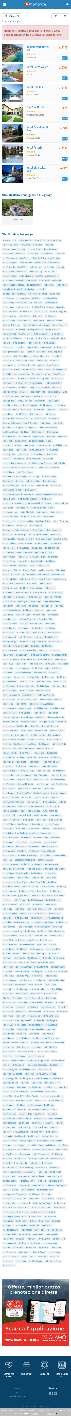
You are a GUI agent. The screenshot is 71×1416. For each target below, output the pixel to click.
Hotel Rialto (57, 927)
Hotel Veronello (9, 267)
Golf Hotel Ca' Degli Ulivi (39, 378)
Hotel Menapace (9, 1109)
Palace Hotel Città (26, 240)
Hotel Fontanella (47, 887)
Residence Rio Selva (28, 722)
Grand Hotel (46, 1194)
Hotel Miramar (8, 1038)
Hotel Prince (47, 895)
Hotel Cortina (52, 450)
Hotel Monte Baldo (53, 329)
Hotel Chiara (21, 1016)
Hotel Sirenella (51, 1132)
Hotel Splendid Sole (46, 722)
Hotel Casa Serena (45, 659)
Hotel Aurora (8, 254)
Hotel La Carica (53, 806)
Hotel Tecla (23, 566)
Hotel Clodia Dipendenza (12, 1074)
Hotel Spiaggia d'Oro (26, 539)
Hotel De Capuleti (35, 1216)
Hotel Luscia (51, 610)
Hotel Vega (35, 646)
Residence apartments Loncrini (45, 637)
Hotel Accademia (27, 1190)
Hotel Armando (52, 1234)
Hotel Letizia (28, 610)
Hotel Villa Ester (24, 708)
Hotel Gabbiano (38, 432)
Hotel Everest (25, 245)
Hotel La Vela (21, 829)
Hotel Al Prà (19, 1096)
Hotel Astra (62, 1007)
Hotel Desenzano (9, 387)
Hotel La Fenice (29, 1172)
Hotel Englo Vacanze (11, 887)
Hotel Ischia (37, 788)
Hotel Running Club (25, 521)
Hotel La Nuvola (50, 842)
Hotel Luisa (49, 788)
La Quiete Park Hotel (10, 717)
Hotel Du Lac (56, 485)
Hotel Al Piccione (24, 334)
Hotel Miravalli (38, 436)
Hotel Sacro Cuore (58, 967)
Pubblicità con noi (17, 1396)
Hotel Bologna (59, 1207)
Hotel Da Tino (21, 664)
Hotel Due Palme (55, 1118)
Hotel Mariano (8, 525)
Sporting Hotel (8, 976)
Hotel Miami (48, 922)
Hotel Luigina (37, 548)
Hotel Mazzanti (59, 1239)
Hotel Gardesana (9, 566)
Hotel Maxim (34, 1225)
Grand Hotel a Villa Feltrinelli (42, 508)
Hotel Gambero (46, 940)
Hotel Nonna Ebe (34, 958)
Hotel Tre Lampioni (10, 1154)
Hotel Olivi (47, 958)
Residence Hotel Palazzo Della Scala (17, 530)
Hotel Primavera (46, 405)
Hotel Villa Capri (49, 481)
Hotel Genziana (25, 980)
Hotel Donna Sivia (10, 713)
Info (64, 58)
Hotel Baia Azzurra (10, 245)
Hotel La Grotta (29, 369)
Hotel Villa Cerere (58, 338)
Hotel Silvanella (25, 320)
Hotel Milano (34, 829)
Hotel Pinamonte (36, 383)
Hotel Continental (10, 748)
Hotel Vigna (41, 953)
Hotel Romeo (34, 1109)
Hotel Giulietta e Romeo (39, 1221)
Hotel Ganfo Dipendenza (46, 1074)
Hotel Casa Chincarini (11, 695)
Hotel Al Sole (56, 240)
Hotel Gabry (61, 887)
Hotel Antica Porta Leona (41, 1207)
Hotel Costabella (23, 989)
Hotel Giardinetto (25, 401)
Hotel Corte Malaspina (23, 356)
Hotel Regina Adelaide (48, 427)
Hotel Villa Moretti (10, 904)
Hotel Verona (38, 1234)
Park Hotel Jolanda (22, 971)
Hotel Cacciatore (35, 985)
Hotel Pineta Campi (54, 1176)
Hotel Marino (8, 414)
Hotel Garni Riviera (43, 521)
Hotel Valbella (8, 271)
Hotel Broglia (51, 998)
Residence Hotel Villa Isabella (14, 294)
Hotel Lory (33, 463)
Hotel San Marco (42, 338)
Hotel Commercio (36, 949)
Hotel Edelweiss (23, 298)
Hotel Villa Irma (42, 784)
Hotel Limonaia (36, 588)
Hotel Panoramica (10, 320)
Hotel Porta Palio (9, 1234)
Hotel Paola (53, 673)
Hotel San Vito (40, 263)
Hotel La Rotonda (21, 1092)
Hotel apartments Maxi (12, 1172)
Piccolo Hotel (44, 280)
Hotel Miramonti (22, 508)
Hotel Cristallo (37, 628)
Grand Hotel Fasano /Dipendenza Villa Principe (21, 476)
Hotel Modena (8, 673)
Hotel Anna (55, 650)
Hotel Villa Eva (22, 383)
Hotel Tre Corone (43, 445)
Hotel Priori (33, 704)
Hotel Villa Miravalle (53, 900)
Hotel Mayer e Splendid (11, 405)
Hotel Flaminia (36, 1002)
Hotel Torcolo (31, 1248)
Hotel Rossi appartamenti (41, 1043)
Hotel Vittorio (39, 410)
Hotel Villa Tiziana (40, 1127)
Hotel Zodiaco (8, 726)
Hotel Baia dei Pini (56, 1101)
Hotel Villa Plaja (9, 557)
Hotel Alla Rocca (33, 459)
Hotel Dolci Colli (9, 815)
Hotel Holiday (45, 699)
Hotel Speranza (54, 263)
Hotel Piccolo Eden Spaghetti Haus (16, 895)
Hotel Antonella (36, 624)
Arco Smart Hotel (9, 240)
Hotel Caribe (56, 280)
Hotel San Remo (9, 365)
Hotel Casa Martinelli (11, 797)
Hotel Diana (46, 499)
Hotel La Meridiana (41, 356)
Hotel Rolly (17, 931)
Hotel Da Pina (23, 561)
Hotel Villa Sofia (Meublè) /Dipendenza (18, 494)
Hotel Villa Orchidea (59, 784)
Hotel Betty (53, 953)
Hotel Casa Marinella (46, 695)
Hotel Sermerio (24, 1185)
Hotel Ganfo (7, 1056)
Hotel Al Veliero (9, 824)
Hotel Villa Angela (57, 1158)
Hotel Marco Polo (9, 436)
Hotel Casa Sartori (28, 659)
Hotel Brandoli (23, 1212)
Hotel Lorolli (48, 1123)
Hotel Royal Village (10, 579)
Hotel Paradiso (34, 762)
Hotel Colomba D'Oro (45, 1190)
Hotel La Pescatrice (38, 735)
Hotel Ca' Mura (54, 258)
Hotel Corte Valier (37, 67)
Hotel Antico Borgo (54, 739)
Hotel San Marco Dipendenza (26, 833)
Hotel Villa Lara (60, 682)
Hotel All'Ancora (26, 276)
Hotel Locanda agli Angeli (12, 490)
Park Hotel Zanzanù (52, 1083)
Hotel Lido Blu (34, 87)
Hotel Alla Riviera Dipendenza (47, 276)
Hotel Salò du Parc (10, 945)
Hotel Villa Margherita (55, 307)
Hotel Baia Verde (22, 655)
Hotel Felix (20, 280)
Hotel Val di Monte (20, 646)
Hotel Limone (50, 588)
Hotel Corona (57, 334)
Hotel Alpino (43, 650)
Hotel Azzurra (21, 1011)
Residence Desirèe (56, 936)
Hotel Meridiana (54, 632)
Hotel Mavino (34, 1034)
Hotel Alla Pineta (23, 976)
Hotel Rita (7, 931)
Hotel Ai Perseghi (9, 334)
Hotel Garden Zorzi (10, 967)
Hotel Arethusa (36, 873)
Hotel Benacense (21, 918)
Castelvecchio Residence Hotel (43, 1212)
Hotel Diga (7, 744)
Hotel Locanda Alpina (46, 1145)
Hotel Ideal (36, 298)
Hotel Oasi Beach (9, 637)
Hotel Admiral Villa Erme (57, 392)
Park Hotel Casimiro (28, 962)
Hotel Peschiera (59, 829)
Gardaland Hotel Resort (36, 352)
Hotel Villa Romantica (52, 597)
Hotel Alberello (22, 873)
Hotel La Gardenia (10, 588)
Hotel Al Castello (25, 1114)
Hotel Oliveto (21, 704)
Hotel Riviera (60, 405)
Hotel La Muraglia (48, 851)
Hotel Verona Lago (30, 552)
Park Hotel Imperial (46, 570)
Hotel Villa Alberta (58, 780)
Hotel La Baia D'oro (10, 517)
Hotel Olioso (28, 820)
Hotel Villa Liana (50, 994)
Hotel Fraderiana (9, 1123)
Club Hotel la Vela (59, 744)
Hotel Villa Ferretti (57, 731)
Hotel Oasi (35, 726)
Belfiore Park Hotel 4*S (37, 48)
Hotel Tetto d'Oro (24, 793)
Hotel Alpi (6, 343)
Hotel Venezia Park (43, 539)
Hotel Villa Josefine (54, 320)
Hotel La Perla (8, 829)
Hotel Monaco (26, 1230)
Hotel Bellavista (59, 579)
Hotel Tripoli (26, 410)
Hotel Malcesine (39, 632)
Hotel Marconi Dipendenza (38, 1060)
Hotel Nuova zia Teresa (12, 361)
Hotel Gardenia (26, 263)
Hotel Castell (8, 583)
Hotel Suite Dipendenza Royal (40, 441)
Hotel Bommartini (59, 686)
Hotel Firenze (49, 285)
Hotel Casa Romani (58, 775)
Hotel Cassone (60, 659)
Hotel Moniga (50, 414)
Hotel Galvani (8, 1101)
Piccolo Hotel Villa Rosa (12, 338)
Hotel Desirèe (39, 1020)
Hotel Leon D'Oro (9, 1203)
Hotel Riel (24, 1043)
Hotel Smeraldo (23, 307)
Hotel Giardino (8, 780)
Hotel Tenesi (61, 722)
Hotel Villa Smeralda (28, 650)
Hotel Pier (35, 895)
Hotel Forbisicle (61, 1087)
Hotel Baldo (45, 423)
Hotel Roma (60, 254)
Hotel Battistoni (26, 312)
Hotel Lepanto (19, 958)
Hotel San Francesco (10, 410)
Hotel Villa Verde (43, 771)
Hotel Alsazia (33, 1007)
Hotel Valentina (46, 833)
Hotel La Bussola (49, 802)
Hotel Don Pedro (39, 615)
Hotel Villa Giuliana (35, 900)
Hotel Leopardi (24, 1203)
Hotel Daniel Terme (36, 664)
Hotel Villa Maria (46, 552)
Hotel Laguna (37, 971)
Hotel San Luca (59, 1203)
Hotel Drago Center (34, 285)
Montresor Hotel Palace (42, 1203)
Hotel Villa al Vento (41, 793)
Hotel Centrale (49, 343)
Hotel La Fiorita (46, 583)
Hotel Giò (60, 267)
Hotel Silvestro (20, 441)
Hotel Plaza (23, 392)
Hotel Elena (37, 316)
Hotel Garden (33, 254)
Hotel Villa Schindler (50, 726)
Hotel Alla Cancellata (11, 1257)
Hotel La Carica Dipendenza (13, 811)
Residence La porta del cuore (14, 249)
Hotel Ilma (31, 575)
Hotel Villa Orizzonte (25, 686)
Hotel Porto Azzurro (51, 1038)
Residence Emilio (29, 570)
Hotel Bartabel (42, 512)
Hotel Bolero (62, 1011)
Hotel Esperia (56, 543)
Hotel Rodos (33, 606)
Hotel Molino (40, 717)
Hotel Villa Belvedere (41, 1154)
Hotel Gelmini (44, 1239)
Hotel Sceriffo (36, 994)
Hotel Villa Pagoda (10, 1069)
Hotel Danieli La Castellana (13, 285)
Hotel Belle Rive (22, 726)
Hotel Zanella (8, 775)
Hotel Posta (28, 338)
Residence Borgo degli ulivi (13, 481)
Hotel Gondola (32, 347)
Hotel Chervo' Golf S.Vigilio (28, 855)
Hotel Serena (46, 347)
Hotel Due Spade (9, 1265)
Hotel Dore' (7, 356)
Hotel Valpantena (9, 1252)
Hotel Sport (42, 931)
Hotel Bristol (51, 878)
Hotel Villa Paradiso (27, 1069)
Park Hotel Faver (38, 1176)
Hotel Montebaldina (54, 989)
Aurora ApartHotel (50, 811)
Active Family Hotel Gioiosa (54, 869)
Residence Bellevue (10, 1181)
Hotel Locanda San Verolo (49, 468)
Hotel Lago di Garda (53, 668)
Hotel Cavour (21, 1261)
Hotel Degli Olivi (9, 454)
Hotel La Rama (23, 548)
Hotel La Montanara (21, 922)
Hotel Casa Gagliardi (58, 312)
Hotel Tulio (22, 851)
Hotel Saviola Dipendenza (37, 1065)
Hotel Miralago (24, 436)
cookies (35, 1414)
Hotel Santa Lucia (41, 780)
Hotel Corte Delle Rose (11, 369)
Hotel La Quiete (36, 414)
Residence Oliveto (38, 392)
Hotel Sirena (55, 534)
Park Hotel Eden (25, 619)
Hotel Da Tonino (39, 1185)
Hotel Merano (62, 285)
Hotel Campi (47, 1163)
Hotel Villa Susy (24, 1127)
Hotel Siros (18, 1248)
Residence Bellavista (56, 717)
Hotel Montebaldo (50, 298)
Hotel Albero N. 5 (59, 369)
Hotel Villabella (59, 771)
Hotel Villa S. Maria (10, 962)
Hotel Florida (32, 583)
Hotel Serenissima (50, 1243)
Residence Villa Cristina (31, 797)
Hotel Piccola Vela (10, 392)
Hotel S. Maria (55, 294)
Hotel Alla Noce (9, 601)
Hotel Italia (54, 361)
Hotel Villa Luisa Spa (36, 169)
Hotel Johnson (37, 824)
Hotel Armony (40, 401)
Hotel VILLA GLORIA (25, 784)
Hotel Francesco (24, 788)
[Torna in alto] (61, 1406)
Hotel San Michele (61, 503)
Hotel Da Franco (9, 561)
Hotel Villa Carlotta (48, 1109)
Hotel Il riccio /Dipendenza (13, 503)
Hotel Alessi (51, 410)
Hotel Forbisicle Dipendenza (52, 1096)
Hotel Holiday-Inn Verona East (14, 1199)
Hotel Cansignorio (54, 530)
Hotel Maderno (33, 1136)
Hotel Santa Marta (52, 548)
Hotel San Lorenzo (43, 1078)
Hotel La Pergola (21, 735)
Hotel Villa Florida (44, 682)
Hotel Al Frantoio (42, 240)
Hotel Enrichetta (9, 401)
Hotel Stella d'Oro (56, 1181)
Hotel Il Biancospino (36, 1056)
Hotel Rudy (7, 900)
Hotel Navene (8, 704)
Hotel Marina (49, 1105)
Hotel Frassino (35, 842)
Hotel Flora (63, 410)
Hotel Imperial (52, 432)
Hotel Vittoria (50, 271)
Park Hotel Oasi (31, 427)
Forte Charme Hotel (26, 748)
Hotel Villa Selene (9, 1185)
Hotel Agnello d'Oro (35, 329)
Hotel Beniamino (37, 918)
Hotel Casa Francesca (54, 918)
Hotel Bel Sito (41, 1167)
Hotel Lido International (39, 387)
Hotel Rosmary (8, 307)
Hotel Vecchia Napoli (24, 419)
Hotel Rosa (41, 641)
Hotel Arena (42, 1257)
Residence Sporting (27, 641)
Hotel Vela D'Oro (38, 307)
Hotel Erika (50, 664)
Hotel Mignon (8, 606)
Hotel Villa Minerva (10, 936)
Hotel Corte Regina (51, 1016)
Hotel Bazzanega (27, 1167)
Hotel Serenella (8, 1047)
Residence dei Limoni (50, 1136)
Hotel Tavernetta (24, 365)
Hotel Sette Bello (41, 731)
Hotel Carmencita (34, 343)
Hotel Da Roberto (41, 543)
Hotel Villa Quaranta (51, 797)
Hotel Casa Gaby (28, 695)
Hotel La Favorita (52, 824)
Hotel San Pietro (39, 258)
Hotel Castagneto (9, 980)
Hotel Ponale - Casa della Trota (39, 909)
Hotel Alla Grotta (60, 539)
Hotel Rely (41, 289)
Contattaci (18, 1388)
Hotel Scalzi (23, 1243)
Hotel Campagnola (10, 263)
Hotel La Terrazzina (60, 521)
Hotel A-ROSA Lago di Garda (14, 940)
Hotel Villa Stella (27, 771)
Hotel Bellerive (8, 949)
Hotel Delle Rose (40, 1118)
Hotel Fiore (20, 347)
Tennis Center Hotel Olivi (43, 619)
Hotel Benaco (25, 396)
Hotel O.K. (6, 1065)
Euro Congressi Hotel (22, 374)
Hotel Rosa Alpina (10, 913)
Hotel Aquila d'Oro (53, 383)
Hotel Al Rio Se (45, 579)
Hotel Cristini (8, 347)
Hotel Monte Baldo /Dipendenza (38, 503)
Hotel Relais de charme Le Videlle (53, 855)
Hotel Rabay (29, 289)
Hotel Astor (60, 570)
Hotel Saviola (58, 1043)
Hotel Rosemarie (39, 592)
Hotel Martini (8, 1225)
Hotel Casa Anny (26, 690)
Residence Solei (51, 303)
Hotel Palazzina (9, 521)
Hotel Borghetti (9, 1212)
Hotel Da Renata (25, 543)
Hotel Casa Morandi (23, 775)
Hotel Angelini (25, 753)
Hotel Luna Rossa (23, 632)
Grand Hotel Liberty (45, 860)
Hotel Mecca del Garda (11, 953)
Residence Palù (39, 365)
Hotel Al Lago (26, 838)
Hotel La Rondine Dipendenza (14, 1060)
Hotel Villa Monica (10, 650)
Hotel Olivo (37, 245)
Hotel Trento (43, 1248)
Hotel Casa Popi (9, 699)
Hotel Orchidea (25, 637)
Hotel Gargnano (36, 525)
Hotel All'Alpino (9, 855)
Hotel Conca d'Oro (37, 450)
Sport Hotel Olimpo (10, 432)
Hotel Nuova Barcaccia (11, 820)
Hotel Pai (59, 1123)
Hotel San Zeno (50, 971)
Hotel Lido (7, 374)
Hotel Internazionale (24, 1101)
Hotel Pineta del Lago (51, 762)
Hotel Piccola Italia (10, 1167)
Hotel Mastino (21, 1225)
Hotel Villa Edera (9, 708)
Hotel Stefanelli (9, 793)
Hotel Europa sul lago (29, 887)
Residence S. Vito (35, 303)
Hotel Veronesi (8, 298)
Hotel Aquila (23, 557)
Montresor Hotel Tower (11, 325)
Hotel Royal (7, 441)
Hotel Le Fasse (50, 316)
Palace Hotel (56, 387)
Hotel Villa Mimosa (58, 793)
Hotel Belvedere (19, 343)
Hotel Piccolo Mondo (45, 748)
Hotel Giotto (52, 454)
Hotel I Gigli (7, 534)
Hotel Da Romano (35, 1261)
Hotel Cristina (53, 557)
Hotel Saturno (8, 597)
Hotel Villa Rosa (43, 369)
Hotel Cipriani (57, 378)
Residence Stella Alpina (12, 423)
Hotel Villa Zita (41, 936)
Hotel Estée (23, 387)
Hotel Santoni (21, 766)
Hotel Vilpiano (40, 913)
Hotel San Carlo (33, 677)
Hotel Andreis (58, 374)
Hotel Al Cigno (54, 1252)
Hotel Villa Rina (26, 936)
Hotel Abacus (8, 1007)
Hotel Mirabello (58, 1060)
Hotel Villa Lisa (9, 686)
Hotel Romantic (9, 378)
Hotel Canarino (9, 882)
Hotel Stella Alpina (10, 682)
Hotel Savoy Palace (33, 481)
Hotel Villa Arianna (56, 931)
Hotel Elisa (48, 1087)
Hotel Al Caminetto (36, 739)
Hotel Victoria (23, 1207)
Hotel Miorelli (21, 762)
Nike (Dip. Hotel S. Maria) (12, 289)
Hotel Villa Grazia (23, 615)
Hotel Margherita (26, 1078)
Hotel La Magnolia (10, 1078)
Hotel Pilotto (8, 833)
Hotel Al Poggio (8, 1087)
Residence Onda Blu (10, 722)
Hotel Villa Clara (9, 784)
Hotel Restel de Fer (42, 927)
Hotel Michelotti (47, 254)
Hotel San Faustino (20, 1132)
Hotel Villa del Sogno (25, 472)
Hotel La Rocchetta (36, 806)
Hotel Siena (7, 1248)
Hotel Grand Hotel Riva (37, 129)
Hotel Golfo (31, 1145)
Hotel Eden (32, 757)
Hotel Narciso (8, 994)
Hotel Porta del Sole (10, 1083)
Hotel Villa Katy (36, 271)
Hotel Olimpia (28, 361)
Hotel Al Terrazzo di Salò (46, 945)
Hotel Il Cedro (37, 668)
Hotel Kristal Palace (10, 864)
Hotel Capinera (21, 450)
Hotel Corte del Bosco (11, 468)
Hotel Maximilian (9, 619)
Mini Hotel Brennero (10, 1230)
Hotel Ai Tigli (8, 1096)
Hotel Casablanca (10, 543)
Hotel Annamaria (50, 249)
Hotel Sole (7, 646)
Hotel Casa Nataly (41, 775)
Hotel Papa (46, 829)
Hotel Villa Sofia (28, 485)
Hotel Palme (62, 436)
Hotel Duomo (32, 940)
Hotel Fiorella (20, 1025)
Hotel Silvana (8, 615)
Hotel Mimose (8, 592)
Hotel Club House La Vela (27, 699)
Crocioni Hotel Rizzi (59, 325)
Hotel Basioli (34, 851)
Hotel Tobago (29, 445)
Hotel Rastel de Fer (25, 927)
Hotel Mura (56, 356)
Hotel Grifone (20, 1056)
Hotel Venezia (22, 271)
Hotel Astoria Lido (48, 1007)
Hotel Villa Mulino (60, 445)
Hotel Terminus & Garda (12, 445)
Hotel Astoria (34, 147)
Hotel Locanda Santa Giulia (13, 802)
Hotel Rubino (8, 766)
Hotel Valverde (24, 1252)
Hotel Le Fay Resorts (10, 512)
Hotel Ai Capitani (33, 811)
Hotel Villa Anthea (29, 468)
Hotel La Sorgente (41, 967)
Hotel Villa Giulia (27, 512)
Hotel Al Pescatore (10, 312)
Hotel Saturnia (30, 490)
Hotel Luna (50, 1029)
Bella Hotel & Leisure (46, 962)
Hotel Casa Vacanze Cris (39, 566)
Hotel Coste (20, 583)
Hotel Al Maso (8, 873)
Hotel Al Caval (40, 1101)
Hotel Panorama (58, 575)
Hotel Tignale (51, 1092)
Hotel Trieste (56, 1248)
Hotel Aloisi (7, 985)
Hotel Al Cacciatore (10, 396)
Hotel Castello (32, 1096)
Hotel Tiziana (22, 525)
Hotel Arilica (55, 838)
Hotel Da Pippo (24, 316)
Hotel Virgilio (25, 904)
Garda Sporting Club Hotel (25, 860)
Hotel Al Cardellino (10, 276)
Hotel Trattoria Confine (12, 552)
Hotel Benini (7, 909)
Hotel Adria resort (10, 1141)
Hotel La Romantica (10, 731)
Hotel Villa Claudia (49, 766)
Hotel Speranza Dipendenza (13, 352)
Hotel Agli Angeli (9, 499)
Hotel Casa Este (41, 312)
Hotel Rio (62, 802)
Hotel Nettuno (8, 303)
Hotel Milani (31, 280)
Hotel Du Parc (58, 423)
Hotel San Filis (26, 967)
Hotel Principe (8, 419)
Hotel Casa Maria (9, 316)
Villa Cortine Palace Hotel (12, 998)
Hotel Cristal (8, 1020)
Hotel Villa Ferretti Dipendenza (15, 739)
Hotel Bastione (50, 873)
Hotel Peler (7, 677)
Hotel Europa (23, 454)
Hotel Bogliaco (56, 512)
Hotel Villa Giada (9, 1114)
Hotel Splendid (46, 606)
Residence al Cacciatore (41, 374)
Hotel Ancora (48, 459)
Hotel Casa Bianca (43, 690)
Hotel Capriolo (50, 985)
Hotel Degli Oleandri (23, 1020)
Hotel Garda (7, 860)
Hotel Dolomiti (8, 632)
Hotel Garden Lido (36, 1025)
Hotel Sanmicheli (9, 1243)
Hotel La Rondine (37, 1029)
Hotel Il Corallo (21, 414)
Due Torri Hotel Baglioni (57, 1185)
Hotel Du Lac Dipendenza (47, 1051)
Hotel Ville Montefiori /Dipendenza (49, 494)
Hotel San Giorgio (34, 249)
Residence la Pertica (27, 1181)
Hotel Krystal (8, 329)
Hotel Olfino (31, 744)
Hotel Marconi (8, 1034)
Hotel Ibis (60, 1199)
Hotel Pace (49, 245)
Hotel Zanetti (20, 1136)
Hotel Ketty (22, 806)
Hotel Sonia (7, 1136)
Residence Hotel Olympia (38, 534)
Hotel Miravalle (38, 989)
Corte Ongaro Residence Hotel (14, 1216)
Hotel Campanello (55, 352)
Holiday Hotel (22, 1029)
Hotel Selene (35, 1243)
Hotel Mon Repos (23, 1038)
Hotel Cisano (8, 280)
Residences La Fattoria (11, 570)
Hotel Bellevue (24, 258)
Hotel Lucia (57, 699)
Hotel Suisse (36, 1047)
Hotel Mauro (21, 1034)
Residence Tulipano (10, 1043)
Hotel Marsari (8, 846)
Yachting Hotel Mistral (26, 1051)
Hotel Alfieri (20, 1007)
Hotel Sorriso (39, 320)
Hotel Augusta (23, 601)
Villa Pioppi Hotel (44, 1069)
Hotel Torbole (34, 766)
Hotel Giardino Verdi (27, 891)
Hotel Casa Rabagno (10, 659)
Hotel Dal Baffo (37, 561)
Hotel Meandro (48, 517)
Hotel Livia (35, 517)
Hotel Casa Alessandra (40, 655)
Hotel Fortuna (8, 383)
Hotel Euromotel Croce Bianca (14, 1194)
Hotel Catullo (49, 267)
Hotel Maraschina (40, 815)
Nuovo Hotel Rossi (42, 1230)
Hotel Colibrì (30, 1074)
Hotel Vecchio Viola (10, 838)
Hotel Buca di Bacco (53, 1261)
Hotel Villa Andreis (27, 682)
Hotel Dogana (52, 1020)
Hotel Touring (8, 508)
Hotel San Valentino (42, 334)
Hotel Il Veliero (53, 401)
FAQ (17, 1392)
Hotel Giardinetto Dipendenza (14, 463)
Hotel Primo (58, 909)
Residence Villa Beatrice (37, 294)
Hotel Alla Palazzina (56, 980)
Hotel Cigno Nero (34, 1016)
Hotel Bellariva (8, 472)
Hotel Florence (39, 713)
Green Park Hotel (24, 815)
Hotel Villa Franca (10, 258)
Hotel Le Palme (43, 575)
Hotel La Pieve (26, 731)
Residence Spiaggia (10, 641)
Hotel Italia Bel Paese (52, 601)
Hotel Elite (7, 922)
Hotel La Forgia (9, 548)
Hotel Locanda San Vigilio (13, 427)
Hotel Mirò (51, 436)
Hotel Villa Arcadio (27, 945)
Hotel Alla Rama (43, 686)
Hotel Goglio (42, 891)
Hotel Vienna (25, 1154)
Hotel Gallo (7, 1092)
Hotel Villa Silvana (57, 708)
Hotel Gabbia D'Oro (10, 1190)
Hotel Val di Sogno (10, 624)
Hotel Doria (25, 432)
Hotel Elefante (50, 1216)
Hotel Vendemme (46, 704)
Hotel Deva (52, 882)
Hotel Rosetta (41, 820)
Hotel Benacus (35, 267)
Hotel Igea (33, 1158)
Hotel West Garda (33, 802)
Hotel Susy (59, 606)
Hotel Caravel (44, 744)
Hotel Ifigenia (8, 762)
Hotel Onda (36, 1123)
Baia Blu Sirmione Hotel (34, 998)
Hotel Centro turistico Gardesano (36, 325)
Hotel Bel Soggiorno (27, 1141)
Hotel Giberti (34, 1199)
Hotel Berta (38, 396)
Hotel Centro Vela (38, 882)
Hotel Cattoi (20, 254)
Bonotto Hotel (50, 396)
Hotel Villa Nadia (40, 708)
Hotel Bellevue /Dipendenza (28, 499)
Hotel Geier (43, 757)
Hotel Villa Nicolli (34, 869)
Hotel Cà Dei (54, 1257)
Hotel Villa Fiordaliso (11, 485)
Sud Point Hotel (24, 1234)
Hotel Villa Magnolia (10, 771)
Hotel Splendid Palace (28, 579)
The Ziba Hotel (35, 107)
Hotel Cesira (59, 958)
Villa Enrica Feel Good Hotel (13, 869)
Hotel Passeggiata (30, 405)
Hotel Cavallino (56, 1141)
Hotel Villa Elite (35, 597)
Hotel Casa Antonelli (59, 655)
